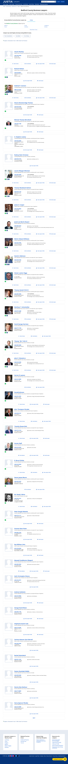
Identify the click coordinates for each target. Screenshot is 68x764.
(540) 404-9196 (17, 260)
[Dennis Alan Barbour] (9, 690)
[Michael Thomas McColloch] (9, 123)
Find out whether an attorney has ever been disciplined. (41, 741)
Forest (5, 26)
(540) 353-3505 (17, 396)
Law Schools (25, 4)
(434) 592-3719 (17, 159)
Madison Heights (8, 745)
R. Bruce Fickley (19, 460)
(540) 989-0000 (17, 675)
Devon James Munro (20, 477)
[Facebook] (11, 755)
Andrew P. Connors (20, 86)
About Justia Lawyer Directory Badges (56, 740)
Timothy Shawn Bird (20, 426)
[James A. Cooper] (9, 208)
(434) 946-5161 (17, 413)
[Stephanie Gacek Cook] (9, 627)
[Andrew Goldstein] (9, 595)
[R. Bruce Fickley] (9, 464)
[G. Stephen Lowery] (9, 140)
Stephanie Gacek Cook (21, 624)
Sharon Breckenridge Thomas (23, 103)
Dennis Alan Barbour (20, 687)
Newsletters (37, 4)
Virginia (18, 6)
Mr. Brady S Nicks (19, 494)
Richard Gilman (19, 69)
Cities (31, 20)
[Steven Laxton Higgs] (9, 276)
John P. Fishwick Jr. (20, 358)
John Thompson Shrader (21, 409)
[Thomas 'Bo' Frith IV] (9, 344)
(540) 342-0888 (17, 707)
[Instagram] (13, 755)
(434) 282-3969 (17, 643)
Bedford (5, 25)
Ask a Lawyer (12, 4)
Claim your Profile (55, 744)
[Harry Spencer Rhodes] (9, 706)
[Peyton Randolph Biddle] (9, 674)
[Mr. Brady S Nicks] (9, 498)
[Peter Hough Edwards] (9, 515)
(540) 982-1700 (17, 611)
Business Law (14, 6)
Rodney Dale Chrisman (21, 155)
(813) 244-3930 (17, 548)
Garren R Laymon (19, 375)
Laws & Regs (31, 4)
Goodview (26, 26)
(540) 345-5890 (17, 362)
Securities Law (23, 741)
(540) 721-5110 (17, 430)
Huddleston (46, 25)
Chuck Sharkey (19, 52)
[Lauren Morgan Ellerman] (9, 174)
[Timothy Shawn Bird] (9, 429)
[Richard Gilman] (9, 72)
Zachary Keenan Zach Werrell (23, 639)
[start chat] (65, 759)
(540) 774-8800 (17, 691)
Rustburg (6, 747)
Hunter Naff (18, 443)
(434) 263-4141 (17, 498)
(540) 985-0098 (17, 174)
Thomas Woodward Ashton (22, 188)
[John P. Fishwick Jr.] (9, 361)
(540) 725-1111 (17, 515)
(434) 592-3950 (17, 140)
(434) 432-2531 (17, 580)
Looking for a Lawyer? (58, 759)
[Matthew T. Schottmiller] (9, 310)
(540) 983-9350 (17, 564)
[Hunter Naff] (9, 446)
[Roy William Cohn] (9, 548)
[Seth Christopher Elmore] (9, 579)
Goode (25, 25)
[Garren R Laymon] (9, 378)
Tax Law (22, 742)
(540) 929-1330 (17, 191)
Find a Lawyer (5, 4)
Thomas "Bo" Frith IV (20, 341)
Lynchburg (7, 739)
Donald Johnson (19, 392)
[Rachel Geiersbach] (9, 659)
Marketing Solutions (44, 4)
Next (34, 718)
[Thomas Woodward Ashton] (9, 191)
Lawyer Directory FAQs (56, 742)
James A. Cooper (19, 205)
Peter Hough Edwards (21, 511)
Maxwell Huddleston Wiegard (23, 560)
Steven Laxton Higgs (20, 273)
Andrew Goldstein (19, 592)
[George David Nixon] (9, 611)
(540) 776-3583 (17, 627)
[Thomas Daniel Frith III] (9, 293)
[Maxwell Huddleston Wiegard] (9, 563)
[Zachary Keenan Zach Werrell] (9, 643)
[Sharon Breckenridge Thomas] (9, 106)
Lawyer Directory (8, 6)
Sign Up (62, 1)
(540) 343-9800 (17, 379)
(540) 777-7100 (17, 328)
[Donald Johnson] (9, 395)
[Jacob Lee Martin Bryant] (9, 225)
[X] (17, 755)
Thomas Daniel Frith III (21, 290)
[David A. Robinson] (9, 259)
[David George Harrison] (9, 327)
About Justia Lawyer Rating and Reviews (57, 747)
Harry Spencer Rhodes (21, 703)
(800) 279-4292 (17, 89)
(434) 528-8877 (17, 72)
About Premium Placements (57, 745)
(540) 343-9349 (17, 447)
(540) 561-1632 (17, 659)
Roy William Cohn (19, 544)
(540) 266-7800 (17, 243)
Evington (6, 742)
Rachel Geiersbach (20, 655)
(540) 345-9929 (17, 464)
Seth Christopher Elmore (22, 576)
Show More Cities (33, 29)
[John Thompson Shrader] (9, 412)
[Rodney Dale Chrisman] (9, 158)
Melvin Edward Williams (21, 239)
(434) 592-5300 (17, 106)
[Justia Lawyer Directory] (8, 2)
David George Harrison (21, 324)
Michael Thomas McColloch (22, 120)
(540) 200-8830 (17, 208)
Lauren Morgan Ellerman (22, 171)
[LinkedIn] (8, 755)
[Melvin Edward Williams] (9, 242)
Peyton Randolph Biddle (21, 671)
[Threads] (14, 755)
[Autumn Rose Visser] (9, 532)
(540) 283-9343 (17, 481)
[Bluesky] (16, 755)
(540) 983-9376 (17, 226)
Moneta (45, 26)
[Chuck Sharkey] (9, 55)
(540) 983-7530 (17, 532)
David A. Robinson (19, 256)
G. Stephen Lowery (20, 137)
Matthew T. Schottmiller (21, 307)
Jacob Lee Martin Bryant (21, 222)
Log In (58, 1)
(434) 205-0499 (17, 55)
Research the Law (18, 4)
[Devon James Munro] (9, 481)
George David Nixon (20, 608)
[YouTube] (10, 755)
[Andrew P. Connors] (9, 89)
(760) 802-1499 (17, 123)
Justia (4, 6)
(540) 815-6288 (17, 311)
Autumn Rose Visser (20, 528)
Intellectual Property (25, 739)
